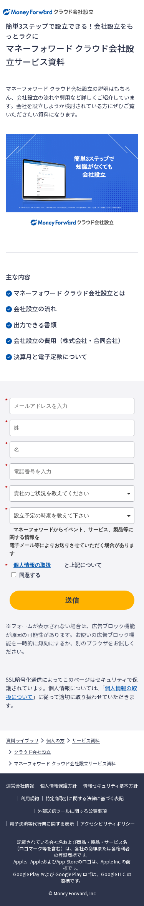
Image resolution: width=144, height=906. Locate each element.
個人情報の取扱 (32, 565)
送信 (72, 600)
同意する (30, 575)
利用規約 (30, 798)
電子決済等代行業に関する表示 (42, 824)
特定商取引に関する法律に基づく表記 (84, 798)
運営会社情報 (20, 786)
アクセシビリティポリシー (107, 824)
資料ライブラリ (22, 740)
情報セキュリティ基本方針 (110, 786)
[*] (72, 395)
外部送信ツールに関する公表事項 (72, 811)
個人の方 (55, 740)
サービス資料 (86, 740)
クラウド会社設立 (32, 752)
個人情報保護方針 (58, 786)
